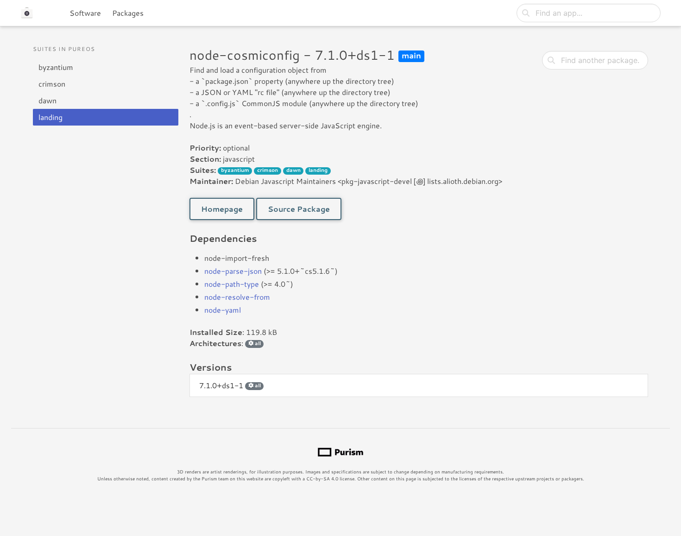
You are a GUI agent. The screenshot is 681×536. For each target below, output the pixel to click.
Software (85, 12)
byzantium (55, 67)
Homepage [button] (222, 208)
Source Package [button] (299, 208)
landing (50, 117)
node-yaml (222, 309)
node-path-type (231, 283)
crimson (51, 83)
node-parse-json (233, 270)
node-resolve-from (237, 296)
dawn (47, 100)
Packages (128, 12)
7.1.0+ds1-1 (230, 385)
